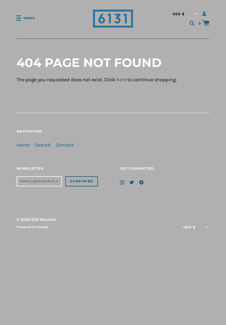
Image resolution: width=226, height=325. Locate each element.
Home (23, 145)
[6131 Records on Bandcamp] (141, 182)
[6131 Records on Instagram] (122, 182)
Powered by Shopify (32, 227)
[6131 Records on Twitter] (132, 182)
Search (43, 145)
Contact (65, 145)
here (121, 80)
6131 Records (43, 219)
